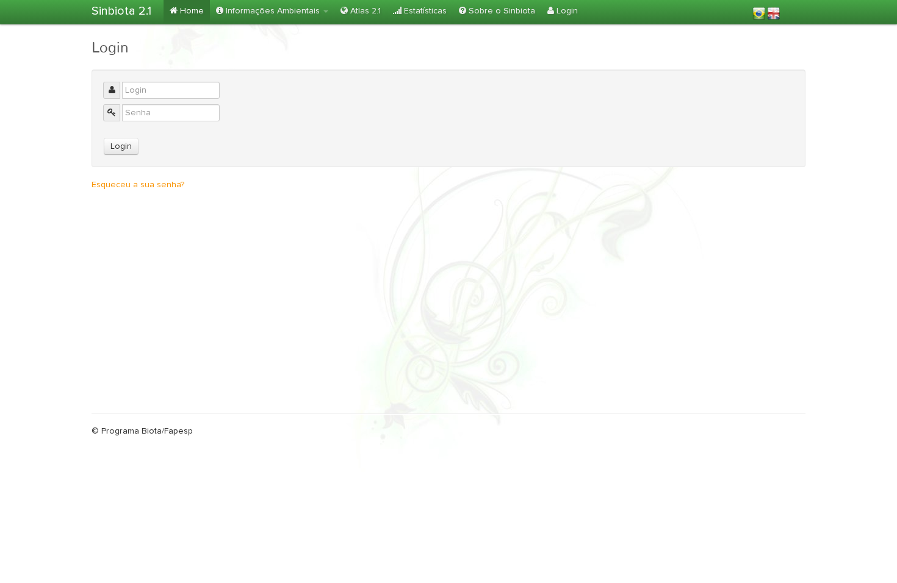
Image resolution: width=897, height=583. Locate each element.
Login (566, 11)
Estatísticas (424, 11)
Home (191, 11)
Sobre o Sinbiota (500, 11)
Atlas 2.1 (364, 11)
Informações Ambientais (272, 11)
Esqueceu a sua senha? (138, 185)
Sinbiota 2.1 (121, 11)
